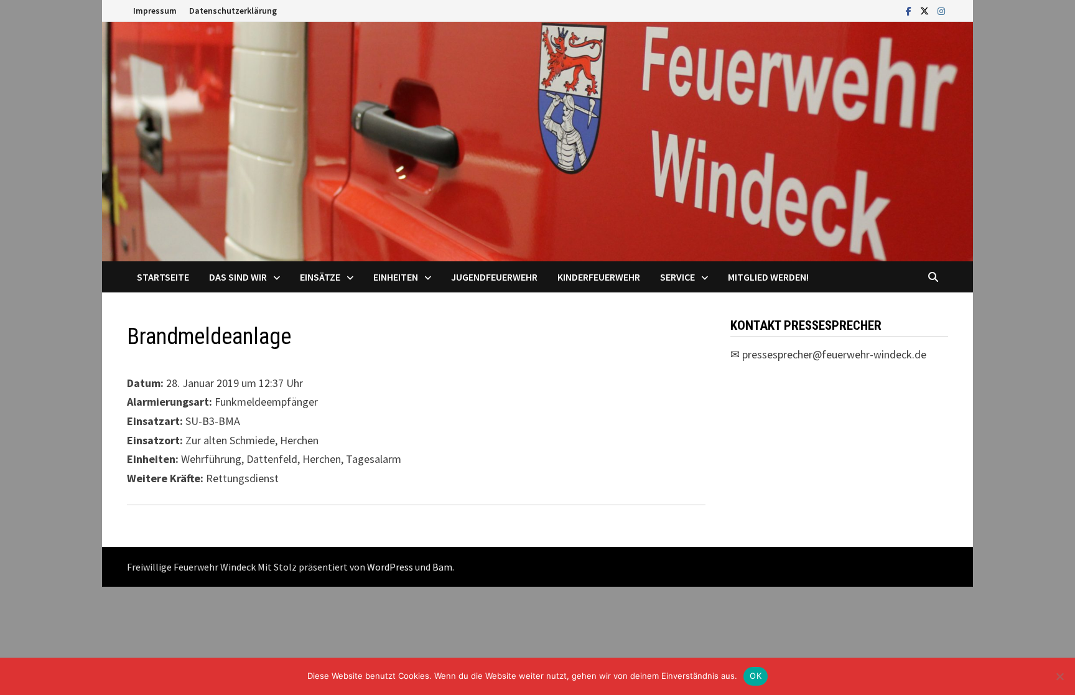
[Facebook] (910, 10)
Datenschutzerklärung (233, 10)
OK (755, 676)
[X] (925, 10)
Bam (442, 567)
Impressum (155, 10)
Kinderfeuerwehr (598, 277)
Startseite (163, 277)
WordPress (390, 567)
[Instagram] (941, 10)
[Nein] (1059, 676)
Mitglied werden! (768, 277)
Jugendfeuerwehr (494, 277)
